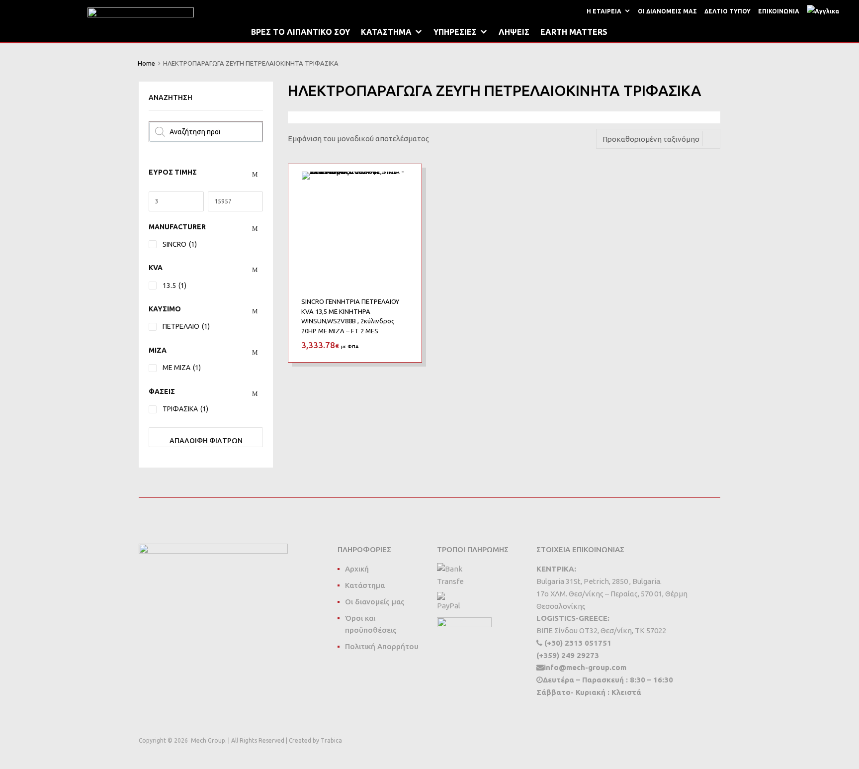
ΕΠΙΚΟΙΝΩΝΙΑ (778, 11)
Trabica (331, 740)
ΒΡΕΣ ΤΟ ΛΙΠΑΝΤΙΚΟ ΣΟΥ (300, 31)
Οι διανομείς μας (375, 601)
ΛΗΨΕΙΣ (514, 31)
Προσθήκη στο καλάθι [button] (403, 344)
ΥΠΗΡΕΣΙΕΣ (455, 31)
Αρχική (357, 569)
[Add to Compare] (405, 199)
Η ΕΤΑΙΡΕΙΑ (604, 11)
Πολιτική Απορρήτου (382, 646)
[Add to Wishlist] (405, 183)
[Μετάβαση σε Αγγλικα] (825, 11)
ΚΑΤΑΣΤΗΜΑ (386, 31)
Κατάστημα (365, 585)
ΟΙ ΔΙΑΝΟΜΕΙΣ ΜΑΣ (667, 11)
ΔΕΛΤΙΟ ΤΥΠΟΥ (727, 11)
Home (146, 63)
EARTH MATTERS (573, 31)
